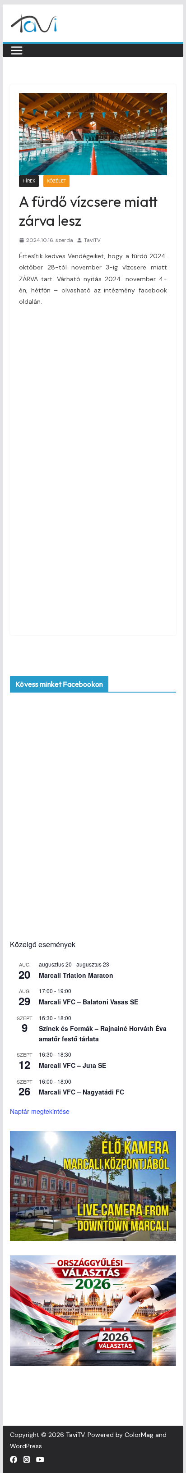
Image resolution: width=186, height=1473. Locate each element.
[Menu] (16, 50)
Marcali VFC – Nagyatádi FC (81, 1091)
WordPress (26, 1446)
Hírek (29, 181)
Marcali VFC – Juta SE (72, 1065)
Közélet (56, 181)
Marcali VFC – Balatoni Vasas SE (88, 1001)
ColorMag (139, 1435)
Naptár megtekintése (40, 1111)
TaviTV (92, 240)
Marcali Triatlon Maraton (76, 975)
